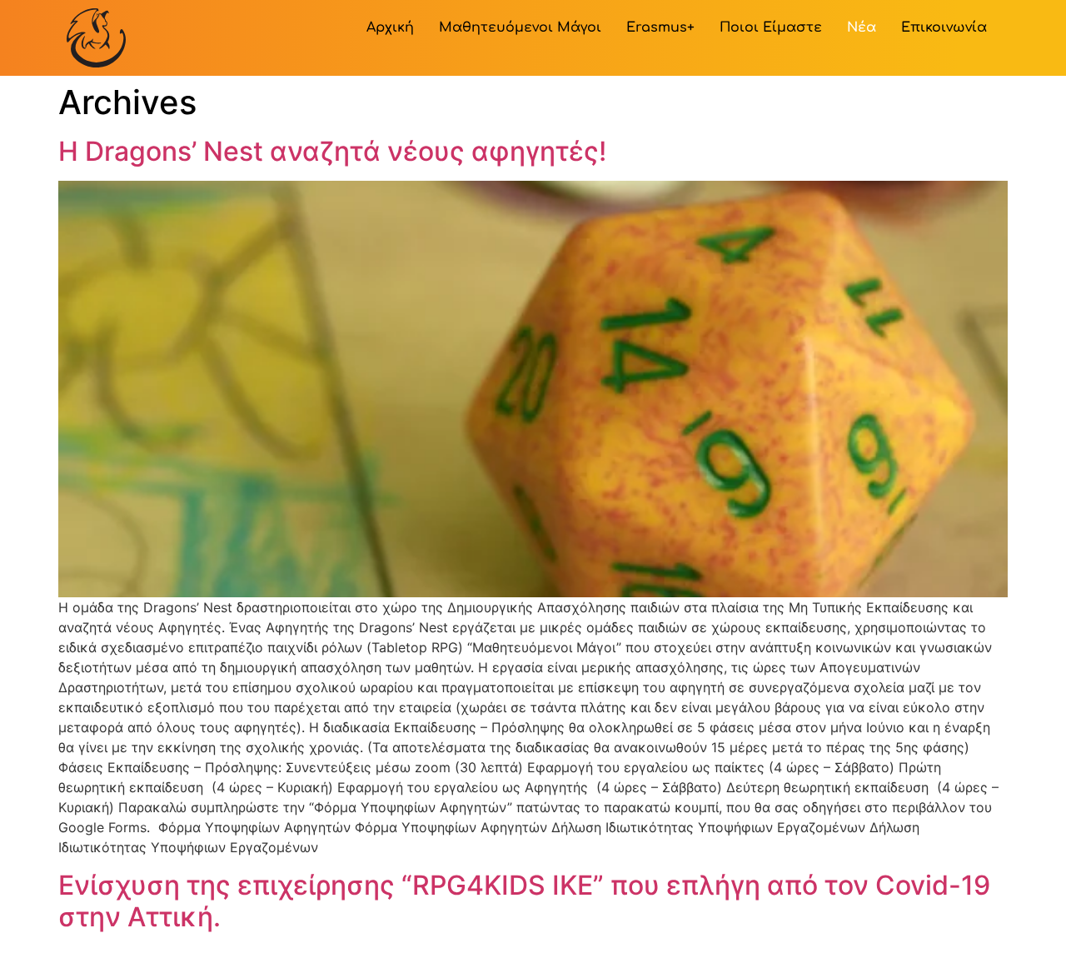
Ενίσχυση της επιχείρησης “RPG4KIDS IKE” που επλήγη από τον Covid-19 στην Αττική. (524, 901)
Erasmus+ (660, 27)
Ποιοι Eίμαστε (771, 27)
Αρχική (390, 27)
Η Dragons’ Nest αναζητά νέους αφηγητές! (332, 151)
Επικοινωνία (944, 27)
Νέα (861, 27)
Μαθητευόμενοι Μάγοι (520, 27)
